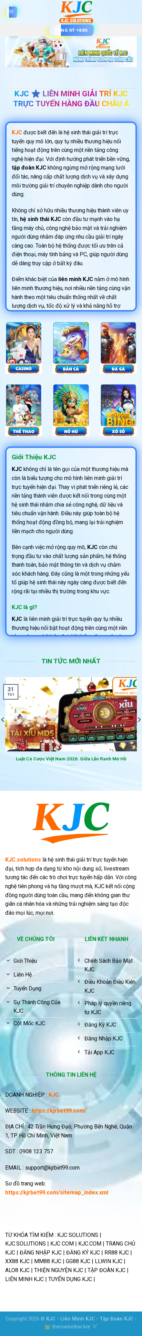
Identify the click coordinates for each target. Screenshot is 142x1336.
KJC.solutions (23, 859)
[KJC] (76, 12)
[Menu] (11, 12)
